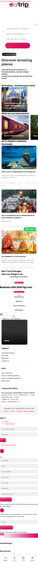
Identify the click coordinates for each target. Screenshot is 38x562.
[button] (30, 229)
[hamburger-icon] (36, 24)
